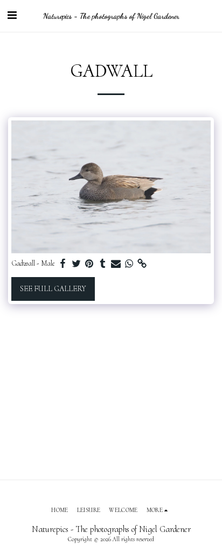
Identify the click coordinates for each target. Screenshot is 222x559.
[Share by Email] (116, 264)
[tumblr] (103, 264)
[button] (12, 15)
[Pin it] (89, 264)
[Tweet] (76, 264)
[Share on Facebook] (63, 264)
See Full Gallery (53, 288)
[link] (142, 264)
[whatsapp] (129, 264)
